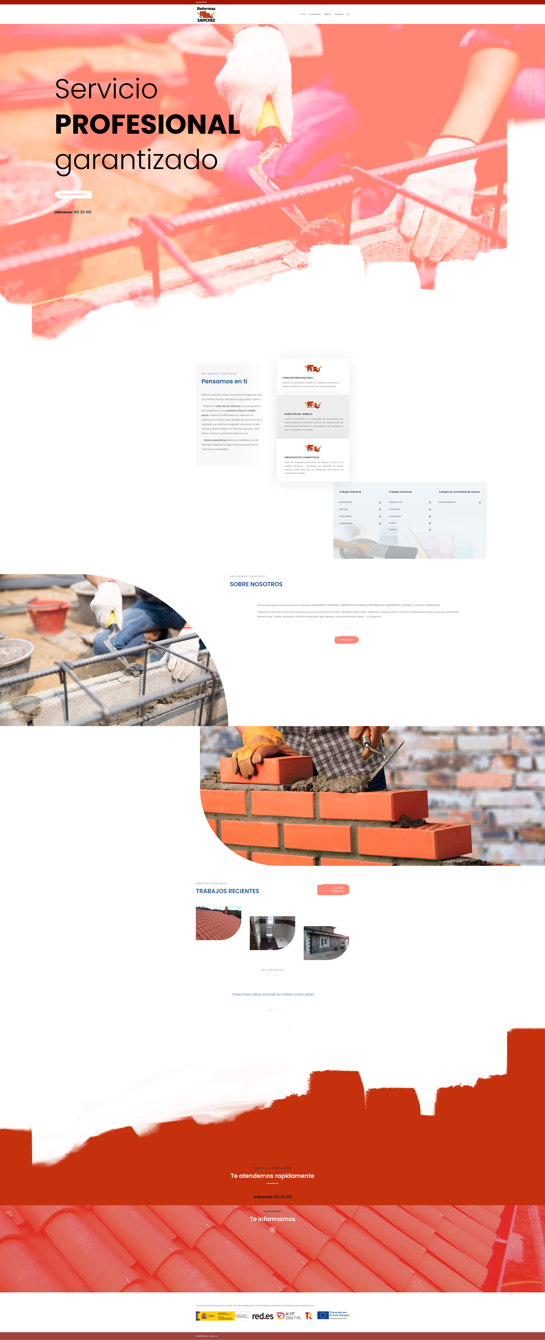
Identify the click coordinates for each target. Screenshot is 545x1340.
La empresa (314, 14)
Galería (327, 14)
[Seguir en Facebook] (272, 1229)
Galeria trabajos (337, 889)
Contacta (339, 14)
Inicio (303, 14)
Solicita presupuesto (73, 194)
